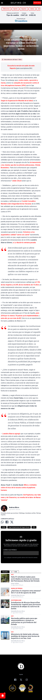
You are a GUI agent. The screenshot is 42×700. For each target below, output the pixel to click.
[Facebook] (15, 679)
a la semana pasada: (24, 242)
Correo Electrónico (10, 550)
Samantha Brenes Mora (18, 611)
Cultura (32, 9)
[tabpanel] (21, 608)
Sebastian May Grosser (18, 595)
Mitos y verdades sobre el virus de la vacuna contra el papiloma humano (19, 487)
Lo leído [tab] (14, 571)
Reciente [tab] (5, 571)
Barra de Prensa (16, 588)
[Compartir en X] (11, 522)
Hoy (12, 574)
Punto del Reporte (21, 36)
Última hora (6, 9)
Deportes (24, 9)
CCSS (3, 527)
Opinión (15, 9)
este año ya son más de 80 (11, 318)
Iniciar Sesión (37, 2)
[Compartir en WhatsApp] (2, 522)
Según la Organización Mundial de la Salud (17, 101)
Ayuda (21, 674)
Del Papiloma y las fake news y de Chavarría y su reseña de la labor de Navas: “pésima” (21, 497)
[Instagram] (26, 679)
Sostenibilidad (16, 600)
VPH (34, 527)
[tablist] (21, 571)
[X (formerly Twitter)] (21, 679)
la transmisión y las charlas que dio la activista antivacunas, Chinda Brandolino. (21, 165)
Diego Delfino (15, 583)
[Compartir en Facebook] (7, 522)
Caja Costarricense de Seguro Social (19, 527)
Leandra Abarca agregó (11, 434)
